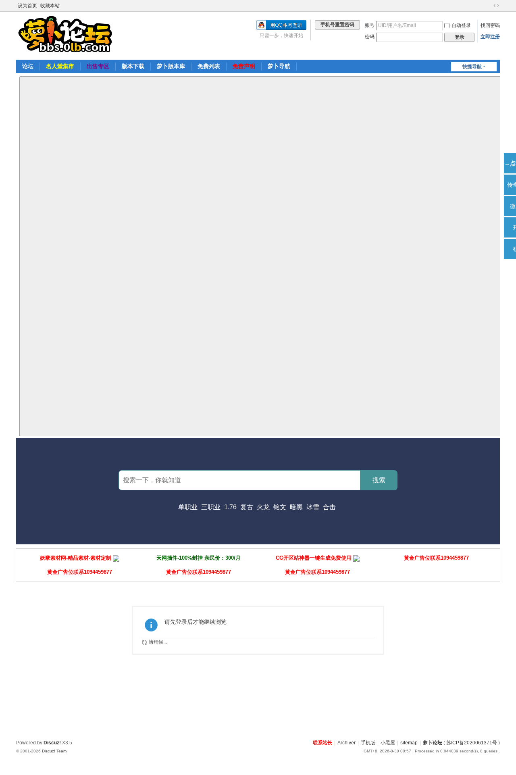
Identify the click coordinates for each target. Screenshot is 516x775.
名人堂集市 (60, 66)
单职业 (188, 507)
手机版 (368, 743)
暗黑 (296, 507)
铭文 (279, 507)
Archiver (346, 743)
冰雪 (312, 507)
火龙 (263, 507)
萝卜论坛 (432, 743)
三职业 (211, 507)
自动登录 (461, 25)
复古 (246, 507)
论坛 (27, 66)
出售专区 (98, 66)
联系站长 (322, 743)
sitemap (409, 743)
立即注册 (490, 37)
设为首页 (27, 5)
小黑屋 (388, 743)
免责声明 (244, 66)
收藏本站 (50, 5)
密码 (370, 37)
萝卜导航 (279, 66)
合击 (329, 507)
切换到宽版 (496, 5)
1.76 (230, 507)
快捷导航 (472, 66)
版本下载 (133, 66)
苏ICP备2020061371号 (471, 743)
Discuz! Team (54, 751)
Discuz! (52, 743)
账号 (370, 25)
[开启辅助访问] (489, 5)
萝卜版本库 (171, 66)
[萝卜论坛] (66, 35)
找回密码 (490, 25)
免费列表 (209, 66)
